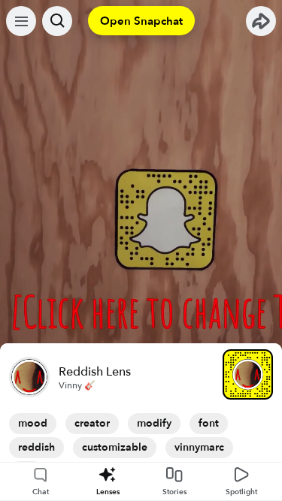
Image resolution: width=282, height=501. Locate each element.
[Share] (261, 21)
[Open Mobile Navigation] (21, 21)
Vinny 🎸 (77, 385)
